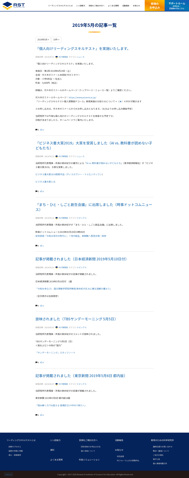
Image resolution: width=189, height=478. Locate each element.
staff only (8, 474)
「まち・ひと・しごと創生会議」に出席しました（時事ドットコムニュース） (93, 207)
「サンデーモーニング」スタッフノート (55, 352)
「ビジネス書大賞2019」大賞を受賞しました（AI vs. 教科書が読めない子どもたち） (93, 145)
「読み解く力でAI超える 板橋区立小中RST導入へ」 (61, 405)
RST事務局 (63, 56)
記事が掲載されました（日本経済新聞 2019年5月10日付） (82, 258)
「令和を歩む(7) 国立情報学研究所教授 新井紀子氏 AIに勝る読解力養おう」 (73, 288)
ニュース (80, 56)
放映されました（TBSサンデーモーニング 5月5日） (76, 318)
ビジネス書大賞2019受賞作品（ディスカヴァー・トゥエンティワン (68, 174)
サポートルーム (177, 5)
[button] (26, 440)
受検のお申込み (154, 5)
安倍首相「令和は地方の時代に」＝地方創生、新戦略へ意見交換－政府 (70, 235)
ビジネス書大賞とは (45, 181)
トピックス (82, 217)
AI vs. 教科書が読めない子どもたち (103, 163)
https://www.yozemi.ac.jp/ (82, 97)
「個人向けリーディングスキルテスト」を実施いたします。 (83, 48)
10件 (55, 39)
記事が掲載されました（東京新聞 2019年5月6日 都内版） (81, 375)
